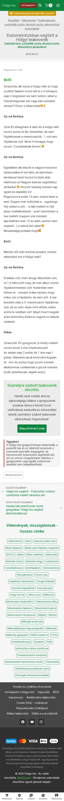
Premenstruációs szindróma (32, 655)
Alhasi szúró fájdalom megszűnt (42, 548)
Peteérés (39, 641)
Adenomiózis (15, 541)
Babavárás (51, 554)
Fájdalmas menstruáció (21, 581)
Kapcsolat (44, 692)
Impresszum (16, 697)
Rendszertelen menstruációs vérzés (23, 661)
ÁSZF (56, 692)
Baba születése (35, 554)
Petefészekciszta (21, 641)
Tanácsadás (52, 661)
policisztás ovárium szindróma (32, 648)
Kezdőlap (13, 20)
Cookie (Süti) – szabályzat (32, 702)
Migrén (42, 615)
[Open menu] (58, 5)
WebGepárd (24, 777)
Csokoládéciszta (14, 568)
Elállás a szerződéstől (44, 713)
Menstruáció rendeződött (20, 601)
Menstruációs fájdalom (20, 608)
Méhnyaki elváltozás (32, 621)
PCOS (54, 635)
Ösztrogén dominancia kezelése (32, 675)
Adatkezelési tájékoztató (40, 697)
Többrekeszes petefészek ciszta (32, 668)
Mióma (52, 615)
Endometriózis (13, 474)
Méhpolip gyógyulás (17, 635)
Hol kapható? (28, 5)
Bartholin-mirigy (34, 561)
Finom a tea (41, 574)
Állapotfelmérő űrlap (32, 428)
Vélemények (29, 20)
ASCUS (10, 554)
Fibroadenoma (24, 574)
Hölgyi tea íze (17, 594)
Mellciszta (48, 594)
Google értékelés (46, 581)
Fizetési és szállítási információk (32, 686)
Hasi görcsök (45, 588)
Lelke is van (34, 594)
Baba (20, 554)
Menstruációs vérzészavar (21, 615)
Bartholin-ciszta (14, 561)
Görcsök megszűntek (23, 588)
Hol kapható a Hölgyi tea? (20, 692)
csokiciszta (52, 561)
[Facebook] (23, 722)
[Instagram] (41, 722)
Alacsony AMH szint (45, 541)
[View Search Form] (40, 5)
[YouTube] (32, 722)
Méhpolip (51, 628)
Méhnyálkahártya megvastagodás (25, 628)
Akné (28, 541)
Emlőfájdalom (33, 568)
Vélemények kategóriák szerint (33, 13)
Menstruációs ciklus (47, 601)
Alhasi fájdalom (13, 548)
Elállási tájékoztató (18, 713)
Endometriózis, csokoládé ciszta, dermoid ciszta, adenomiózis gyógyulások (32, 24)
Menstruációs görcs (45, 608)
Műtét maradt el (39, 635)
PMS (49, 641)
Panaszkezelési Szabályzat (32, 708)
